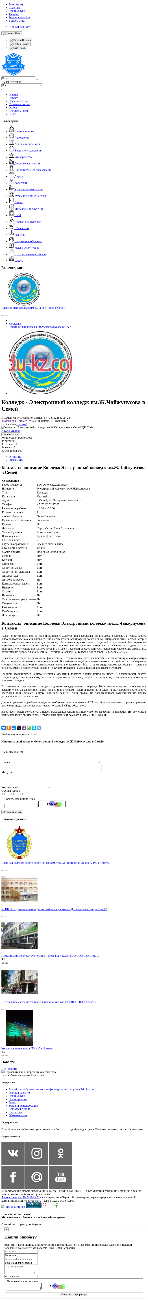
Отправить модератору (74, 1294)
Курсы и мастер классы (28, 189)
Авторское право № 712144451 (20, 1197)
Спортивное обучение (28, 241)
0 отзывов (8, 420)
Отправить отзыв (12, 812)
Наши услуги (17, 1095)
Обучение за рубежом (27, 221)
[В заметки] (6, 315)
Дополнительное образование (32, 169)
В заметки (44, 420)
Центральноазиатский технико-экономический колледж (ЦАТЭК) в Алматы (48, 1002)
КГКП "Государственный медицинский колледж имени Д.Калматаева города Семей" (54, 909)
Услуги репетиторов (26, 247)
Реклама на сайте (19, 1092)
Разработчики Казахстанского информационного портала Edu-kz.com (51, 1089)
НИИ (17, 215)
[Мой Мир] (14, 728)
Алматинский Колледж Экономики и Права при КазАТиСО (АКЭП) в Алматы (50, 955)
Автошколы (21, 137)
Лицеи (18, 202)
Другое (18, 176)
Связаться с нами (19, 1108)
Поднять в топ (10, 434)
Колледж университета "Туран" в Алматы (27, 1048)
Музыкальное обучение (28, 208)
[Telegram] (39, 728)
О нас (12, 1102)
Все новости (9, 1068)
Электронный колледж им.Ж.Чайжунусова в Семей (33, 307)
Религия (19, 234)
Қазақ (22, 48)
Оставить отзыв (26, 420)
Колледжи (20, 182)
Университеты (23, 156)
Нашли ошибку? (11, 430)
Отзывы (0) (16, 459)
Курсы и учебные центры (30, 195)
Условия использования (23, 1105)
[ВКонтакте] (3, 728)
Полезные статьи (19, 104)
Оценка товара (10, 790)
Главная (13, 94)
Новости (14, 97)
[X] (19, 728)
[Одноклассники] (8, 728)
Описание (15, 456)
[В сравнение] (2, 315)
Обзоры (13, 107)
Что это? (21, 424)
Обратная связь (18, 1115)
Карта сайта (16, 1112)
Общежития (21, 228)
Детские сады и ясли (27, 163)
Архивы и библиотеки (28, 144)
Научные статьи (18, 101)
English (25, 44)
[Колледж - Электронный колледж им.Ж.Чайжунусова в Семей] (40, 393)
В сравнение (60, 420)
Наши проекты (18, 1099)
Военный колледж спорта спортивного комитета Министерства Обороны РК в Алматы (55, 862)
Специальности (18, 110)
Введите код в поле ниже (19, 798)
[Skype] (34, 728)
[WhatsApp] (29, 728)
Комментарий (9, 787)
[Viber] (24, 728)
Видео (12, 113)
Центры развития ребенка (30, 254)
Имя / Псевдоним (12, 751)
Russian (26, 40)
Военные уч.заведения (28, 150)
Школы (18, 260)
